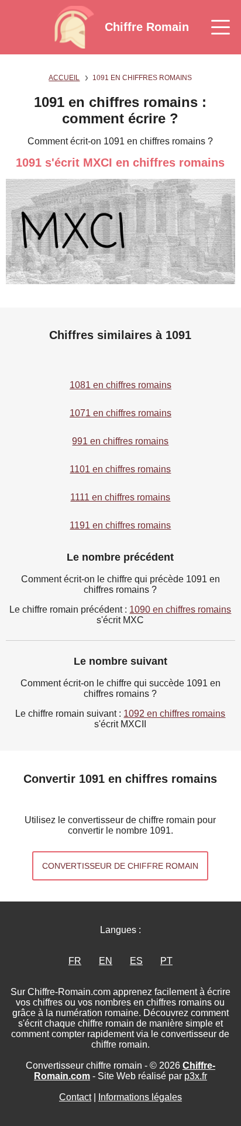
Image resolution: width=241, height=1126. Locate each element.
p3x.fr (195, 1076)
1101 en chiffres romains (120, 469)
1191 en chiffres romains (120, 525)
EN (105, 961)
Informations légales (140, 1097)
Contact (75, 1097)
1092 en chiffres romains (174, 714)
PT (166, 961)
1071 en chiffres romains (120, 413)
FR (74, 961)
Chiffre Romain (147, 26)
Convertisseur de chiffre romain (120, 866)
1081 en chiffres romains (120, 385)
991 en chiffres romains (120, 441)
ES (136, 961)
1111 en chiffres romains (120, 497)
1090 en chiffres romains (180, 609)
